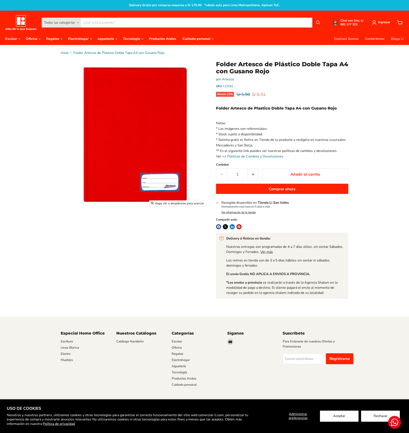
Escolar (11, 38)
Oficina (32, 38)
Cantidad (222, 164)
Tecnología (132, 38)
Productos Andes (162, 38)
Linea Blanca (70, 347)
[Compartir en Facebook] (218, 226)
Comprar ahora (282, 189)
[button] (382, 22)
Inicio (65, 53)
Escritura (67, 341)
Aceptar (339, 416)
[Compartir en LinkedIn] (232, 226)
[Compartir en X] (225, 226)
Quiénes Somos (346, 38)
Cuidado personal (197, 38)
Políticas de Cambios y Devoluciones (255, 156)
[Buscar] (318, 22)
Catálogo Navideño (130, 341)
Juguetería (106, 38)
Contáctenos (375, 38)
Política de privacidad (59, 423)
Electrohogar (78, 38)
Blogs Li (397, 38)
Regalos (53, 38)
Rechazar (380, 416)
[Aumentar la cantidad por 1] (253, 174)
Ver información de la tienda (238, 212)
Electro (66, 354)
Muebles (67, 360)
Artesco (228, 79)
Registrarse (339, 358)
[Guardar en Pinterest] (239, 226)
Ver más (266, 252)
